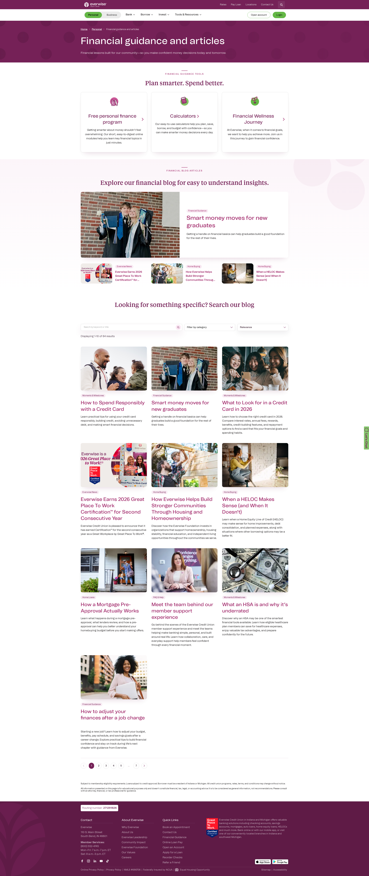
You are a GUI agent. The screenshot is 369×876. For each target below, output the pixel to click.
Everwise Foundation (135, 847)
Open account (259, 15)
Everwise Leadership (134, 837)
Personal (97, 29)
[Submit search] (178, 327)
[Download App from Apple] (263, 862)
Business (112, 15)
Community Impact (134, 842)
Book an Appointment (176, 827)
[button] (366, 438)
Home (84, 29)
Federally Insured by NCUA (158, 870)
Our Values (128, 852)
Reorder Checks (172, 857)
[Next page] (144, 766)
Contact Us (267, 4)
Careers (126, 857)
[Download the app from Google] (280, 862)
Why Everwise (130, 827)
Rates (223, 4)
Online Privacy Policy (92, 870)
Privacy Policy (113, 870)
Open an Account (173, 847)
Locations (251, 4)
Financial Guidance (175, 837)
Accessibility (280, 870)
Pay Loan (236, 4)
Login (279, 15)
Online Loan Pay (173, 842)
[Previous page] (83, 766)
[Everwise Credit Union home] (95, 4)
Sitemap (266, 870)
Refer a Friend (171, 862)
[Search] (281, 4)
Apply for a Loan (172, 852)
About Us (127, 832)
